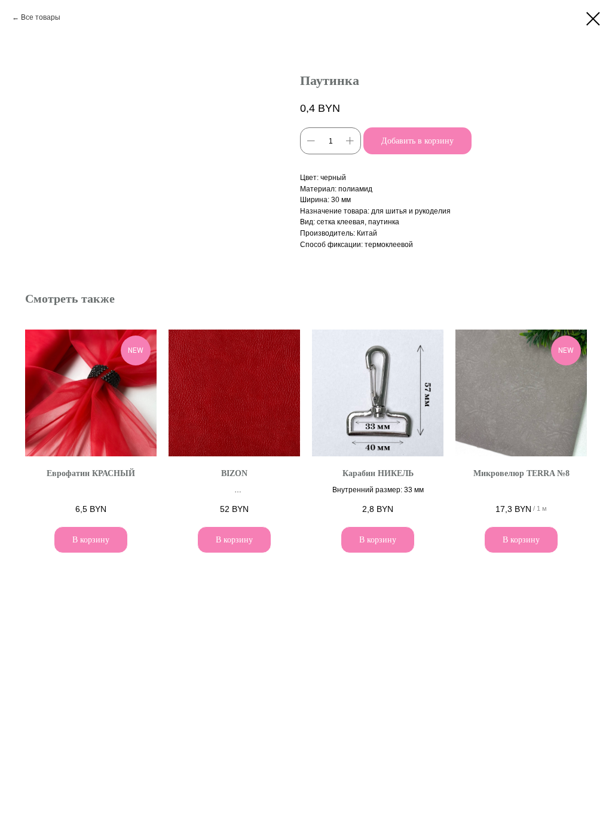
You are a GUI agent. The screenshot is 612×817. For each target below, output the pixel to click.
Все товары (40, 17)
